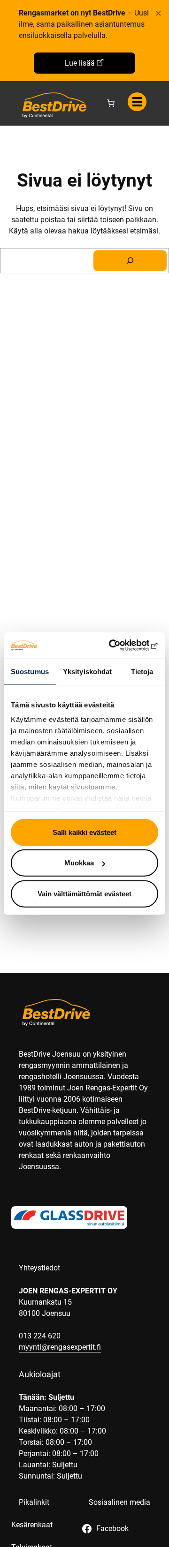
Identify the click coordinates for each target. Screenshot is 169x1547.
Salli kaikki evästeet (84, 832)
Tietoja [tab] (142, 671)
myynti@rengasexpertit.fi (60, 1347)
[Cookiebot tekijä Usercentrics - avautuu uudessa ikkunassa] (119, 645)
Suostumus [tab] (30, 671)
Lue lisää (80, 63)
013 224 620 (40, 1335)
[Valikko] (137, 101)
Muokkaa (79, 863)
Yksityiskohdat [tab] (87, 671)
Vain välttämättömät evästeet (84, 893)
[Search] (130, 260)
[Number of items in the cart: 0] (110, 103)
